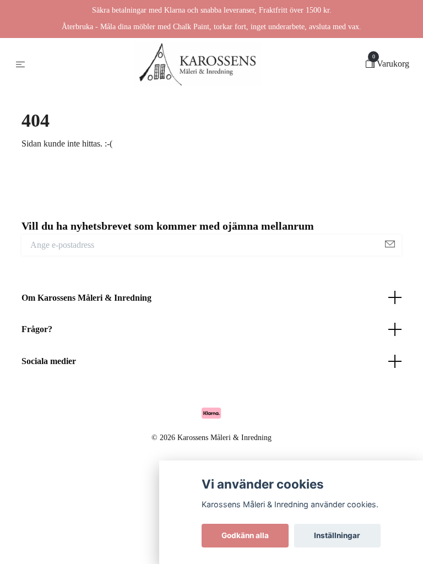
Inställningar (337, 535)
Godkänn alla (245, 535)
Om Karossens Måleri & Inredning (86, 297)
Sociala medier (48, 361)
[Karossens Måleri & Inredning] (197, 64)
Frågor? (36, 329)
